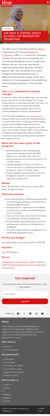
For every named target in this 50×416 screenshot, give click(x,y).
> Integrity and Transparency (13, 372)
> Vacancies (6, 347)
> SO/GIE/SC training (10, 375)
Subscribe (25, 301)
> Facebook (6, 394)
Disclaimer (13, 408)
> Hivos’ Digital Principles (12, 369)
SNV (31, 68)
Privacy (4, 408)
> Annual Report (8, 359)
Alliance (41, 49)
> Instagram (6, 398)
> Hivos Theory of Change (12, 366)
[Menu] (48, 2)
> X (3, 391)
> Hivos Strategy (8, 362)
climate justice (36, 116)
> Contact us (7, 385)
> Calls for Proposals (10, 350)
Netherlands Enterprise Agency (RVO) (18, 262)
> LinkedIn (6, 388)
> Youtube (6, 401)
